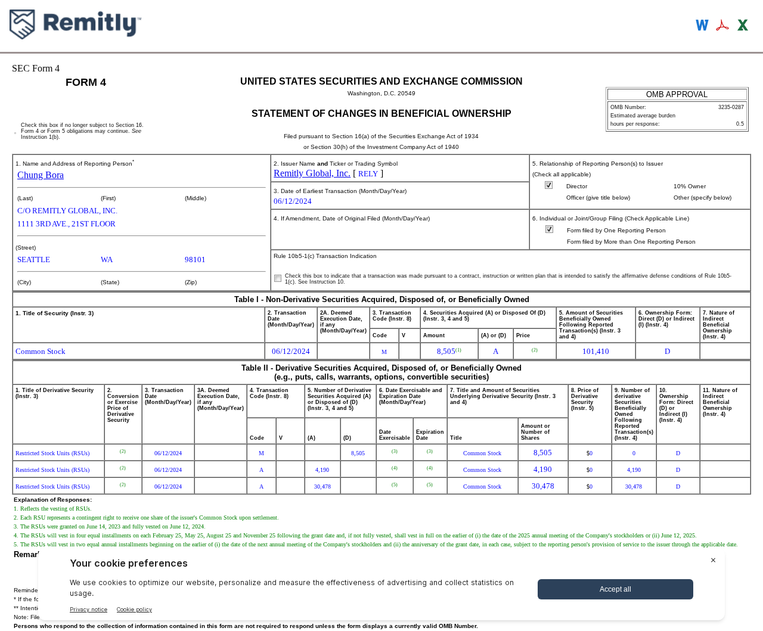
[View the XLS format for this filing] (743, 26)
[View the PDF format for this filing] (723, 26)
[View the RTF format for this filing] (703, 26)
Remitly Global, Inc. (312, 173)
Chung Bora (40, 175)
